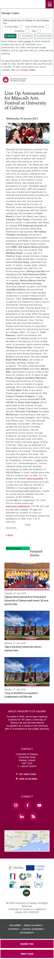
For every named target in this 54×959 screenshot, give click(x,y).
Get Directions (27, 774)
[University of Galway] (14, 80)
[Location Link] (27, 849)
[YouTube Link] (39, 805)
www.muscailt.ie (35, 478)
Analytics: (19, 31)
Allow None (26, 36)
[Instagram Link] (16, 805)
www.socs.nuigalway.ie (18, 506)
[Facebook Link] (27, 805)
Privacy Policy (27, 69)
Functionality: (11, 26)
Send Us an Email (28, 779)
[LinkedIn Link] (21, 816)
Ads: (34, 31)
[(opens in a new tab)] (27, 870)
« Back (9, 535)
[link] (26, 868)
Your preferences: (35, 26)
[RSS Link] (33, 816)
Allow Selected (43, 36)
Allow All (11, 36)
